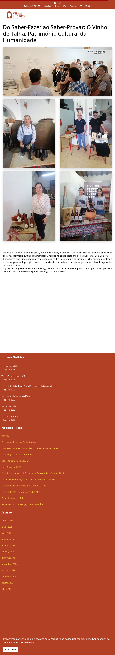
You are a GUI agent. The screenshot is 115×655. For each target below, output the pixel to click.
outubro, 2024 (8, 570)
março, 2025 (7, 539)
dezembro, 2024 (9, 557)
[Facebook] (55, 2)
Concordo (10, 649)
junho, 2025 (7, 520)
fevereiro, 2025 (8, 545)
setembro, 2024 (9, 576)
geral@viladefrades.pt (50, 6)
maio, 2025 (6, 526)
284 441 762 (31, 6)
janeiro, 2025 (7, 551)
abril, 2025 (6, 533)
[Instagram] (60, 2)
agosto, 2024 (7, 582)
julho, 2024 (6, 589)
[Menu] (107, 15)
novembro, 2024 (9, 564)
